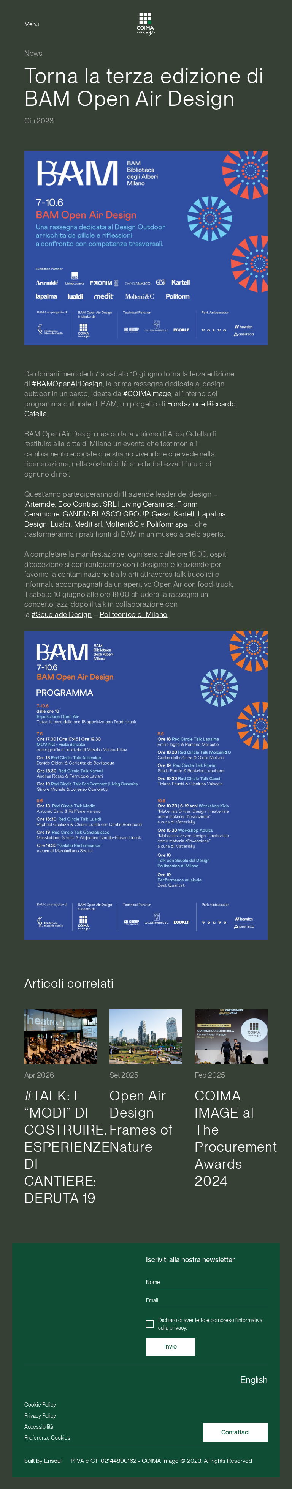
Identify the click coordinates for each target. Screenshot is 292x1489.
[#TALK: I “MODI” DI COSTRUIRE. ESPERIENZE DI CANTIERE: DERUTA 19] (60, 1036)
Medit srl (88, 524)
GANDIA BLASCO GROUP (105, 514)
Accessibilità (38, 1427)
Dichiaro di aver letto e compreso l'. (210, 1324)
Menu (31, 24)
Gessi (161, 514)
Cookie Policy (40, 1405)
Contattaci (235, 1432)
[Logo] (146, 24)
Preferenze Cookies (47, 1438)
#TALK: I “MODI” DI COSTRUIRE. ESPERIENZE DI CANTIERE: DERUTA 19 (67, 1147)
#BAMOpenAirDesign (67, 383)
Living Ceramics (147, 504)
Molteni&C (122, 524)
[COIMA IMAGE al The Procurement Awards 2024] (231, 1036)
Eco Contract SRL (87, 504)
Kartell (184, 514)
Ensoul (53, 1460)
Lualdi (61, 524)
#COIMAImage (147, 393)
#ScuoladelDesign (62, 614)
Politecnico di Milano (134, 614)
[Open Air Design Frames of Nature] (146, 1036)
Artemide (40, 504)
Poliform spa (166, 524)
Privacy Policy (40, 1416)
